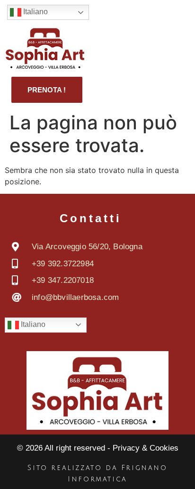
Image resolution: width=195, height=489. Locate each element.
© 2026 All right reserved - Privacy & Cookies (97, 448)
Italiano (34, 12)
